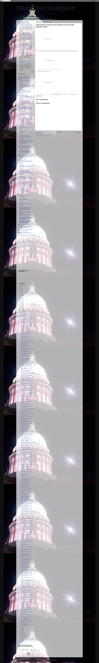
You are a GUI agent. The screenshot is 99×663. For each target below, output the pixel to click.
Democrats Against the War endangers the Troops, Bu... (25, 585)
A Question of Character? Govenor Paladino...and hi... (26, 339)
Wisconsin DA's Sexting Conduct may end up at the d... (26, 435)
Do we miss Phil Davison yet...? (26, 527)
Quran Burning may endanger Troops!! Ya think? (25, 610)
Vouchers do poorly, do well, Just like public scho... (26, 419)
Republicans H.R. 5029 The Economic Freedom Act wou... (26, 499)
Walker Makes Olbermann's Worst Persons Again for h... (26, 421)
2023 (21, 289)
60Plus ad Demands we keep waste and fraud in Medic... (26, 477)
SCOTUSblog (22, 126)
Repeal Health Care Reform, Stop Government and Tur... (26, 595)
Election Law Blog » (23, 117)
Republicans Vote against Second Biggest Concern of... (26, 337)
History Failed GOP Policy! (28, 19)
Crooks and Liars (22, 235)
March (21, 634)
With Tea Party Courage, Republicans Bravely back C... (26, 364)
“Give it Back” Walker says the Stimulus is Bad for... (25, 487)
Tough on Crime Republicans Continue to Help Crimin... (25, 371)
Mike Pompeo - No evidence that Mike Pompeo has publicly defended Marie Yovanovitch (25, 173)
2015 (21, 301)
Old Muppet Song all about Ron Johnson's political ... (26, 327)
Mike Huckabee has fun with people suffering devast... (26, 465)
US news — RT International (24, 224)
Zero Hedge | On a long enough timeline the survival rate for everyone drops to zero (25, 222)
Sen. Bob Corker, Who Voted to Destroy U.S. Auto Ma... (26, 457)
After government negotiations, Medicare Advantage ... (25, 440)
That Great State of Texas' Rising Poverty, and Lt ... (26, 521)
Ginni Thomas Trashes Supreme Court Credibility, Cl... (26, 511)
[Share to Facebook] (39, 95)
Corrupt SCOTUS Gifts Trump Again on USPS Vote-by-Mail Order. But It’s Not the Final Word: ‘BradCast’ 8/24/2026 (25, 109)
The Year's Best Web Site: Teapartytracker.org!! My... (25, 583)
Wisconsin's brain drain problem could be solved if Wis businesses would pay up (25, 25)
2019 (21, 295)
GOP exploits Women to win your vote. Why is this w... (26, 472)
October (22, 313)
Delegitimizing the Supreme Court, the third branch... (26, 368)
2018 (21, 297)
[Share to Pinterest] (41, 95)
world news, (46, 69)
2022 (21, 291)
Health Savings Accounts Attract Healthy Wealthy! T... (26, 602)
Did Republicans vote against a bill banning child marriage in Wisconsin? (25, 45)
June (21, 629)
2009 (21, 639)
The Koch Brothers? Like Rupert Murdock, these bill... (26, 445)
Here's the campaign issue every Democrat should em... (26, 573)
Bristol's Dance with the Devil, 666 (26, 433)
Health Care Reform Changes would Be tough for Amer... (26, 409)
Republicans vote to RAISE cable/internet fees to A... (25, 322)
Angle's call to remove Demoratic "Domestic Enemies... (26, 537)
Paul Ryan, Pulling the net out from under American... (26, 568)
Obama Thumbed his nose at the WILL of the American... (26, 570)
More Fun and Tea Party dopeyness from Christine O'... (26, 462)
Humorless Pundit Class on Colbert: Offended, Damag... (26, 378)
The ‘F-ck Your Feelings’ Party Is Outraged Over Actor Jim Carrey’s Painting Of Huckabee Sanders (25, 190)
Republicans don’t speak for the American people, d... (26, 504)
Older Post (78, 132)
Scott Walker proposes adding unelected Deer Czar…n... (25, 554)
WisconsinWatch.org (23, 43)
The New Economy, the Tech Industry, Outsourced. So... (25, 600)
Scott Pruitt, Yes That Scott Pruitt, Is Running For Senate (25, 157)
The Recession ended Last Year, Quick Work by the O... (26, 469)
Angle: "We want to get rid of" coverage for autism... (25, 404)
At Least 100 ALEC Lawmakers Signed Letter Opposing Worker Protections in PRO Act (25, 161)
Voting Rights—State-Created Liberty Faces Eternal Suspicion (25, 53)
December (22, 310)
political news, (43, 69)
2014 (21, 303)
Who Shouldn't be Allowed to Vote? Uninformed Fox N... (26, 334)
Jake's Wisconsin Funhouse (25, 23)
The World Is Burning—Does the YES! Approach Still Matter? (25, 143)
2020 (21, 294)
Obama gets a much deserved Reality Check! (25, 455)
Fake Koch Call (38, 19)
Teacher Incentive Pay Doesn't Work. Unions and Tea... (25, 443)
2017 (21, 298)
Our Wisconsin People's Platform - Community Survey (25, 64)
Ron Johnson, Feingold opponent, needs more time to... (26, 523)
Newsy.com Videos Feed (24, 150)
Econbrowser (22, 202)
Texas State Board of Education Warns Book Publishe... (26, 447)
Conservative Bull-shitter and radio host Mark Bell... (26, 319)
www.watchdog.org (23, 145)
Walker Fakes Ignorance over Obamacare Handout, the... (25, 540)
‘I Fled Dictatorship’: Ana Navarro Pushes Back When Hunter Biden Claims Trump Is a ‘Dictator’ (25, 86)
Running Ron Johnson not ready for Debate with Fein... (26, 514)
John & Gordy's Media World (48, 19)
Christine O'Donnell (73, 94)
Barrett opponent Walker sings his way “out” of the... (26, 412)
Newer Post (39, 132)
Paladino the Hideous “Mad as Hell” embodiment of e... (26, 526)
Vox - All (21, 113)
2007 (21, 642)
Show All (32, 71)
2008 (21, 640)
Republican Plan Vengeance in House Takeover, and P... (25, 607)
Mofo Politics (22, 165)
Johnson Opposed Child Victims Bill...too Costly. (26, 354)
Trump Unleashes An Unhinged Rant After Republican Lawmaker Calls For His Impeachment (25, 178)
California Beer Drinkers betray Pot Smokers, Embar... (26, 397)
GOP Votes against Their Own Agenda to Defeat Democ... (25, 580)
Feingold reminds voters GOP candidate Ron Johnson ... (25, 474)
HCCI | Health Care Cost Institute (25, 229)
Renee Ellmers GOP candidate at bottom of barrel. (26, 394)
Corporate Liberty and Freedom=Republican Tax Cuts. (26, 624)
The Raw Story (22, 89)
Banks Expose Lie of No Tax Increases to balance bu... (25, 615)
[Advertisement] (21, 245)
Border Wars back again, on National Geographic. (25, 592)
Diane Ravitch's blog (23, 95)
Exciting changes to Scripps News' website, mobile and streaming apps (25, 152)
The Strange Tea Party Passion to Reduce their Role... (26, 496)
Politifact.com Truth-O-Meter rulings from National (25, 170)
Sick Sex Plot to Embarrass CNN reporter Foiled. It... (26, 324)
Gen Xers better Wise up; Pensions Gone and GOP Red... (26, 438)
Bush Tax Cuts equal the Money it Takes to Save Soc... (26, 452)
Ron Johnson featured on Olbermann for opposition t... (25, 332)
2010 (21, 309)
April (21, 632)
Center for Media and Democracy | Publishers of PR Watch (25, 227)
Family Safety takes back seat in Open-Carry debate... (26, 376)
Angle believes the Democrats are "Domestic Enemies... (26, 562)
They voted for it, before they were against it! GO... (26, 564)
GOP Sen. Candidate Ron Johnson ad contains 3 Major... (26, 619)
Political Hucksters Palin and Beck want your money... (26, 547)
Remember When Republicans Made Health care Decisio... (25, 590)
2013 (21, 304)
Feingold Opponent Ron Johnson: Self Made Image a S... (26, 349)
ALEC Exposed (22, 159)
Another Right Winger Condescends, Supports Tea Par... (26, 544)
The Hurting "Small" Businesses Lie (26, 392)
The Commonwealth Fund (24, 182)
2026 (21, 285)
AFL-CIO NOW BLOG (23, 199)
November (22, 312)
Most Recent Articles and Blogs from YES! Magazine (25, 141)
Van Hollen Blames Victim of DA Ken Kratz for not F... (26, 414)
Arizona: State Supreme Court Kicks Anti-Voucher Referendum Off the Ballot (25, 97)
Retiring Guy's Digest (23, 33)
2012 (21, 306)
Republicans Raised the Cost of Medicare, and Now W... (26, 605)
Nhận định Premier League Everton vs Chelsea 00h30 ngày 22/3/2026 (25, 137)
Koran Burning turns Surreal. (25, 566)
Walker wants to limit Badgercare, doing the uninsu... (26, 351)
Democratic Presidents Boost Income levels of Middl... (25, 535)
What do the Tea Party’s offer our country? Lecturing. (26, 482)
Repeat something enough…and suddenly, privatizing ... (26, 549)
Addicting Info (22, 176)
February (22, 635)
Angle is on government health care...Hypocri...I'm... (25, 342)
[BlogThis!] (37, 95)
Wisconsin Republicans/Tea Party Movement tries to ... (26, 460)
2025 (21, 286)
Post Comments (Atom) (45, 134)
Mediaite (21, 84)
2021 (21, 292)
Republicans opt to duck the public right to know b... (26, 429)
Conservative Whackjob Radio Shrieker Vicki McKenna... (25, 559)
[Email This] (36, 95)
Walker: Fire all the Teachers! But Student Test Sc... (26, 622)
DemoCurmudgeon (45, 8)
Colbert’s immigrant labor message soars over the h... (26, 388)
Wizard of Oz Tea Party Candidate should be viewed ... (26, 542)
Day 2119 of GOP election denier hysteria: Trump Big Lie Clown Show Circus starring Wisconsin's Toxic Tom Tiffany (25, 35)
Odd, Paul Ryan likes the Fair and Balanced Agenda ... (26, 501)
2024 (21, 288)
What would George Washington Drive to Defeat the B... (26, 479)
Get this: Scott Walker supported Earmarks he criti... (26, 575)
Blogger (56, 660)
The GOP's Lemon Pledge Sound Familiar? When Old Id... (26, 381)
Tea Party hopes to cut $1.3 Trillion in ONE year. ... (26, 530)
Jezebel (20, 194)
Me (56, 19)
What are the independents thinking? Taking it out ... (25, 399)
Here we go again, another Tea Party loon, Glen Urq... (26, 484)
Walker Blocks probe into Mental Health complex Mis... (26, 386)
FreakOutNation (22, 188)
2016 (21, 300)
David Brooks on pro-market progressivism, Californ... (25, 359)
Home (20, 19)
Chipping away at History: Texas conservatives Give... (26, 450)
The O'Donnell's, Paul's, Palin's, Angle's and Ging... (26, 494)
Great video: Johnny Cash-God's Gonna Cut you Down (26, 383)
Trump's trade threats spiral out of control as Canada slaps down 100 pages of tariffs (25, 91)
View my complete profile (22, 649)
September (22, 315)
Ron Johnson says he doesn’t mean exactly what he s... (26, 489)
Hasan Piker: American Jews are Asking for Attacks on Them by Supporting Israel (24, 103)
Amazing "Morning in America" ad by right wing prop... (26, 344)
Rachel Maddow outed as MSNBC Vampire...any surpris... (26, 467)
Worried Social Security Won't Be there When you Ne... (26, 509)
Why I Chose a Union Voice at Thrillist (25, 200)
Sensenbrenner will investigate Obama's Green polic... (25, 329)
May (21, 631)
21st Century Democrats (24, 135)
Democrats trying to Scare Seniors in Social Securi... (26, 431)
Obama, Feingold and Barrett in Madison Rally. (26, 346)
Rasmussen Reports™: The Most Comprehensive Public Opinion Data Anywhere (25, 218)
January (22, 637)
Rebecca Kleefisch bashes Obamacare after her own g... (26, 317)
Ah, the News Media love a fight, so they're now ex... (26, 588)
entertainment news (52, 69)
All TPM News (22, 155)
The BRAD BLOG (22, 106)
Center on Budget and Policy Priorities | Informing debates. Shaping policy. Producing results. (25, 209)
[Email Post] (65, 94)
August (21, 626)
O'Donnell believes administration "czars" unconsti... (26, 426)
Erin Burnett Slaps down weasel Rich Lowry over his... (26, 617)
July (21, 628)
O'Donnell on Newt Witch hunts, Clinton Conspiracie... (26, 506)
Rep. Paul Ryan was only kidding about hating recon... (26, 407)
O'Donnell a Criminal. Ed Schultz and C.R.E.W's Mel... (26, 424)
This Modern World (23, 230)
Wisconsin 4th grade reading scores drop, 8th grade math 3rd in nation (25, 147)
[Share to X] (38, 95)
